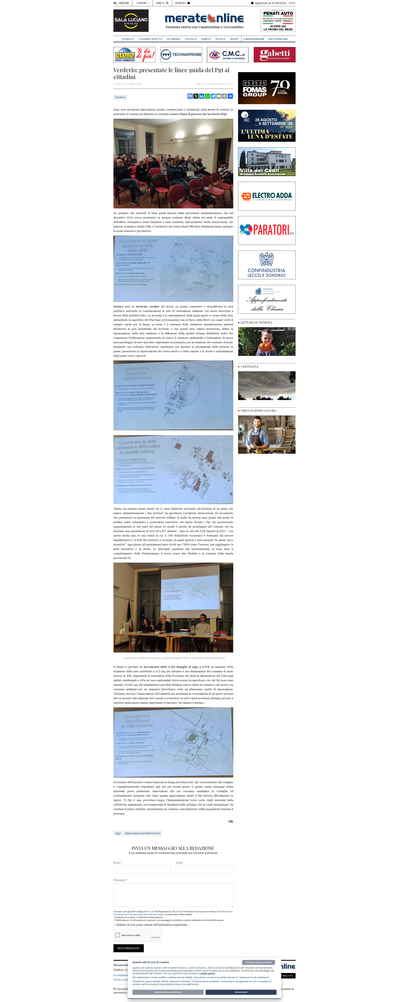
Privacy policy (122, 979)
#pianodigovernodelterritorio (143, 833)
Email (179, 862)
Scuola (220, 39)
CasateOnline (253, 39)
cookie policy (207, 973)
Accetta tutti (241, 992)
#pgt (118, 833)
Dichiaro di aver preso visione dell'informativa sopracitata (151, 924)
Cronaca (128, 39)
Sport (234, 39)
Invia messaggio (128, 948)
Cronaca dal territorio (127, 84)
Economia (173, 39)
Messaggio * (120, 880)
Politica (191, 39)
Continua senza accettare (258, 962)
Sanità (206, 39)
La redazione (121, 975)
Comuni (141, 3)
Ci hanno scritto (150, 39)
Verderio (120, 97)
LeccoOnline (278, 39)
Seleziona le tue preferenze (168, 992)
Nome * (117, 862)
